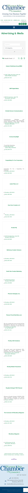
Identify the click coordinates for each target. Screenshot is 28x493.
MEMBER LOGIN (17, 20)
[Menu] (14, 27)
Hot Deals (21, 453)
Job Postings (16, 454)
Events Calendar (15, 453)
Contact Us (22, 454)
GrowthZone (18, 491)
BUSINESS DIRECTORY (8, 20)
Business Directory (8, 453)
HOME (2, 20)
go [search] (14, 51)
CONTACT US (23, 20)
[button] (3, 58)
